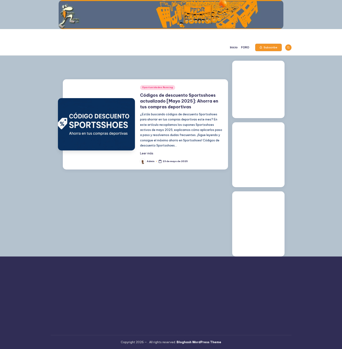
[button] (268, 47)
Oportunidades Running (157, 87)
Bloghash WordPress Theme (199, 342)
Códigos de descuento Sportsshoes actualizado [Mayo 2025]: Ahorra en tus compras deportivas (179, 101)
